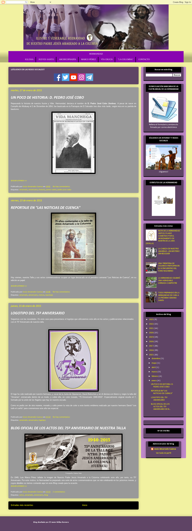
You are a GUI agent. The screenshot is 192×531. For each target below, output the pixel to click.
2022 (151, 324)
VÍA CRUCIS (107, 59)
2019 (151, 337)
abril (154, 367)
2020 (151, 333)
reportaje (49, 295)
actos (21, 495)
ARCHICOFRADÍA (67, 59)
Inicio (84, 505)
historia (42, 190)
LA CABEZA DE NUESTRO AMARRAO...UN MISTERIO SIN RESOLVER (169, 251)
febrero (155, 376)
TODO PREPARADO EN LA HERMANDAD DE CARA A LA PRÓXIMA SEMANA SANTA (168, 296)
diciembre (156, 358)
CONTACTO (144, 59)
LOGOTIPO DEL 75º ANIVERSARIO (37, 313)
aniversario (33, 190)
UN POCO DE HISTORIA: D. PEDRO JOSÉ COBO (47, 98)
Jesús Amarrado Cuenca (165, 449)
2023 (151, 319)
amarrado (23, 190)
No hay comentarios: (61, 187)
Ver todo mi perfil (163, 453)
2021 (151, 328)
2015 (151, 355)
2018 (151, 341)
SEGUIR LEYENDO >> (19, 181)
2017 (151, 346)
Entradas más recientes (22, 505)
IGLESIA (29, 59)
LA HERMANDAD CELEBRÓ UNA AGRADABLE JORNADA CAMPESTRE (169, 280)
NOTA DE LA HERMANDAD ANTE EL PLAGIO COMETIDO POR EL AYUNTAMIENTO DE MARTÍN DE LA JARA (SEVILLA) (163, 237)
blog (46, 495)
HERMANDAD (96, 54)
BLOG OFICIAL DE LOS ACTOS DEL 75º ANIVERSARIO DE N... (161, 406)
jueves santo (51, 190)
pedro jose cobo (64, 190)
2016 (151, 350)
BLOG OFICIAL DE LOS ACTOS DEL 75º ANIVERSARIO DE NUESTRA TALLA (68, 428)
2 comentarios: (59, 492)
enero (154, 381)
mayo (154, 363)
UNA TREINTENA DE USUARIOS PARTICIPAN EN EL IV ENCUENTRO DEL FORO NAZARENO (169, 267)
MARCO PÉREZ (88, 59)
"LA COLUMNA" (125, 59)
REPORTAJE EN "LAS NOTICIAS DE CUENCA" (45, 208)
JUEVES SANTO (46, 59)
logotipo (42, 420)
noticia (41, 295)
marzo (155, 372)
